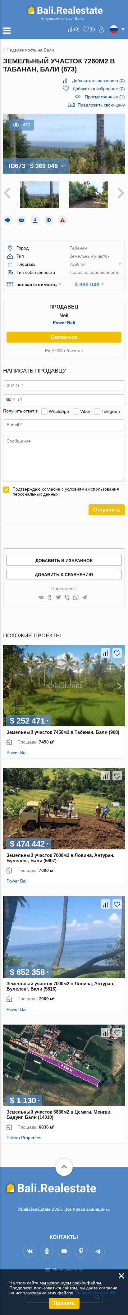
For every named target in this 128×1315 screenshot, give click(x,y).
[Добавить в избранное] (117, 653)
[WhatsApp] (76, 597)
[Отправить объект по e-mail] (21, 220)
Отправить (106, 509)
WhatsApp (59, 410)
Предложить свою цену (101, 104)
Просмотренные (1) (105, 96)
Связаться (64, 337)
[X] (58, 597)
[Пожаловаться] (62, 220)
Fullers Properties (24, 1137)
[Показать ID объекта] (48, 220)
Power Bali (64, 322)
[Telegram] (84, 597)
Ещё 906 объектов (64, 350)
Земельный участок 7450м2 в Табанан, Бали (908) (63, 732)
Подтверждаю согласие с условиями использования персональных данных (65, 492)
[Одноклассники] (50, 597)
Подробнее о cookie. (97, 1292)
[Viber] (67, 597)
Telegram (111, 410)
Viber (85, 410)
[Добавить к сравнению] (105, 653)
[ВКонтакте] (41, 597)
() (77, 29)
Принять (64, 1303)
